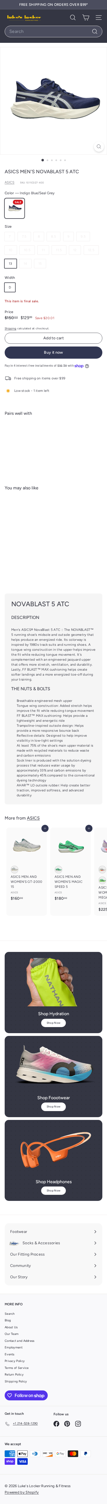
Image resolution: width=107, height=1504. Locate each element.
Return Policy (14, 1374)
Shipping (10, 328)
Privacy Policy (15, 1361)
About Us (11, 1327)
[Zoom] (99, 146)
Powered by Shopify (22, 1492)
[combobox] (53, 31)
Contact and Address (20, 1341)
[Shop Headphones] (53, 1150)
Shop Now (53, 1023)
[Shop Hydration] (53, 982)
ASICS (10, 182)
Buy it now (53, 352)
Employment (13, 1347)
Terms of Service (17, 1368)
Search (10, 1314)
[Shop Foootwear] (53, 1066)
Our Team (11, 1334)
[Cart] (85, 17)
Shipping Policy (16, 1381)
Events (10, 1354)
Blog (8, 1320)
